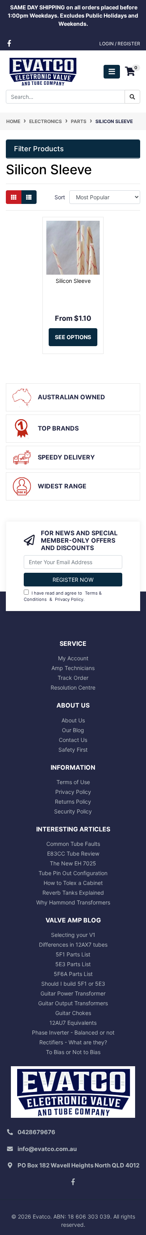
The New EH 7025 (73, 863)
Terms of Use (73, 782)
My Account (73, 658)
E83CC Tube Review (73, 853)
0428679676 (36, 1132)
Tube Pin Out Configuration (73, 873)
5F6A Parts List (73, 973)
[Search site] (132, 97)
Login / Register (119, 43)
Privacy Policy (69, 599)
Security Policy (73, 811)
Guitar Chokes (73, 1013)
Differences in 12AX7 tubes (73, 944)
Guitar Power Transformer (73, 993)
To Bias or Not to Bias (73, 1052)
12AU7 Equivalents (73, 1022)
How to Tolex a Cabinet (73, 882)
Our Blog (73, 730)
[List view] (29, 197)
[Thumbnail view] (13, 197)
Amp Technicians (73, 668)
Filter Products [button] (39, 149)
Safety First (73, 749)
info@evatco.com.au (47, 1149)
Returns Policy (73, 801)
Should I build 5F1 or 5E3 (73, 983)
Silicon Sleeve (73, 280)
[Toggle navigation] (112, 72)
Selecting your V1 (73, 934)
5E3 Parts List (73, 964)
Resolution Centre (73, 687)
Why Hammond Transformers (73, 902)
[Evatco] (42, 71)
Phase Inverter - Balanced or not (73, 1032)
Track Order (73, 677)
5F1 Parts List (73, 954)
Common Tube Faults (73, 843)
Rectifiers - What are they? (73, 1042)
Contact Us (73, 739)
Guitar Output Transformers (73, 1003)
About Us (73, 720)
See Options (73, 337)
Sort (60, 197)
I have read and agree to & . (63, 596)
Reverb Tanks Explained (73, 892)
